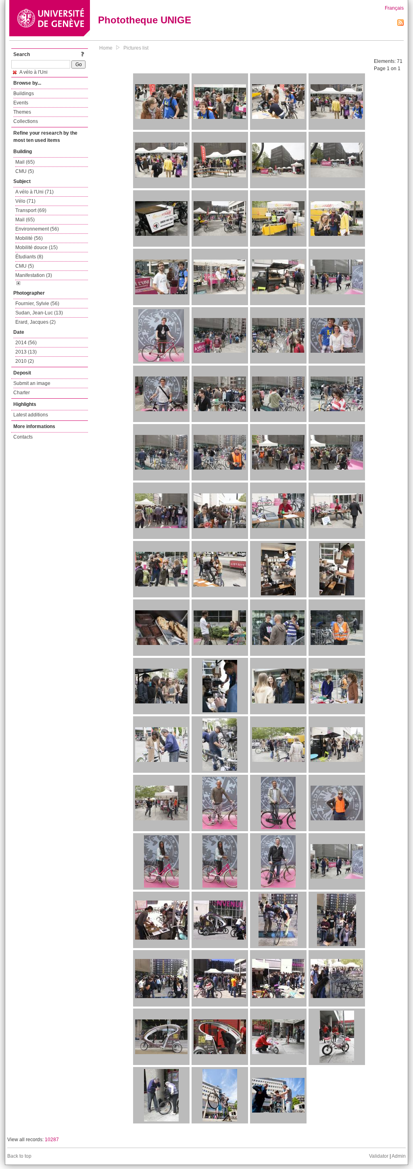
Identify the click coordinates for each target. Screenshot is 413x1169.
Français (394, 8)
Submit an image (31, 383)
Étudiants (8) (29, 257)
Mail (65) (25, 162)
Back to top (19, 1156)
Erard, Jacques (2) (35, 322)
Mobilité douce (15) (36, 247)
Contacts (23, 437)
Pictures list (135, 48)
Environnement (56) (37, 229)
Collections (25, 121)
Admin (399, 1156)
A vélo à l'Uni (33, 72)
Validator (378, 1156)
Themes (22, 112)
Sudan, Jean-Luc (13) (39, 313)
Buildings (23, 93)
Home (106, 48)
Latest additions (30, 415)
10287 (52, 1139)
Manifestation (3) (33, 275)
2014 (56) (26, 342)
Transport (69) (30, 210)
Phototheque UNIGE (144, 20)
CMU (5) (24, 171)
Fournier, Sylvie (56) (37, 303)
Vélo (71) (25, 201)
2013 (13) (26, 352)
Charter (21, 392)
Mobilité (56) (29, 238)
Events (20, 103)
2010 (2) (24, 361)
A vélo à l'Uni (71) (34, 192)
